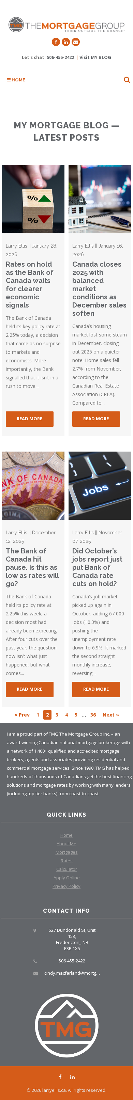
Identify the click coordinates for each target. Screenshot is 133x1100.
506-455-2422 (60, 57)
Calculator (66, 869)
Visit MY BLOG (95, 57)
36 (93, 714)
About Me (66, 843)
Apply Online (67, 878)
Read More (29, 418)
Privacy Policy (66, 886)
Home (18, 79)
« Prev (22, 714)
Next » (111, 714)
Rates (67, 861)
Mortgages (67, 852)
